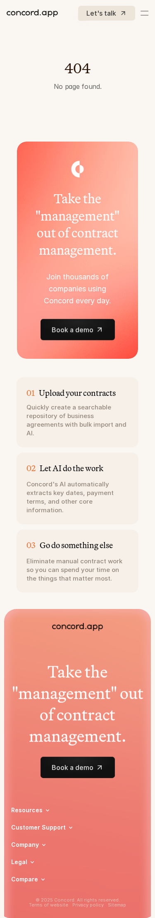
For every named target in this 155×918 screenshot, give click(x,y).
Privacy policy (88, 905)
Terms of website (48, 905)
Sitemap (117, 905)
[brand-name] (32, 13)
